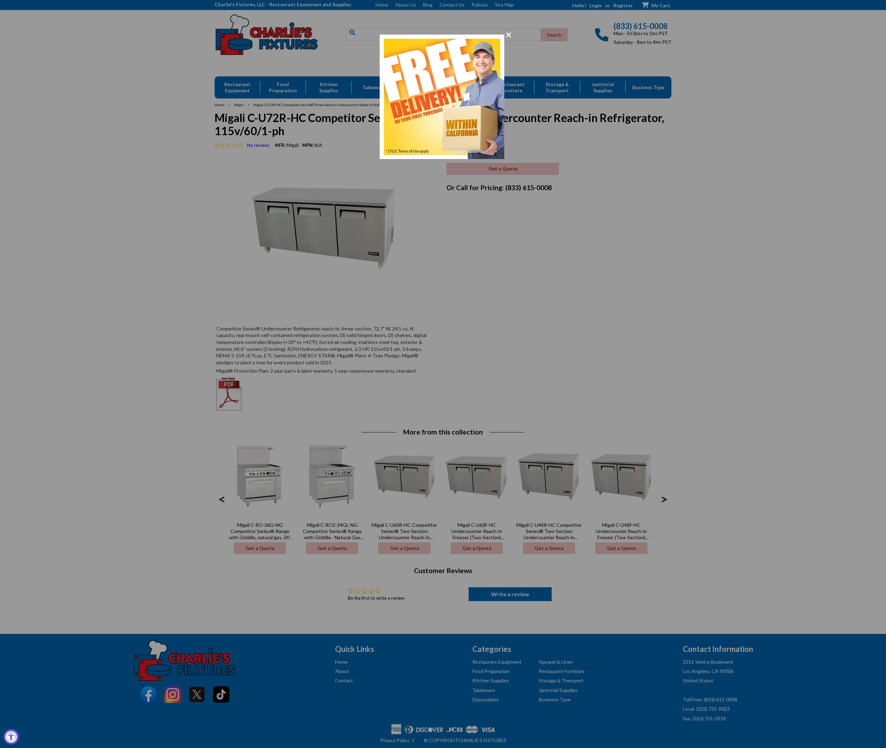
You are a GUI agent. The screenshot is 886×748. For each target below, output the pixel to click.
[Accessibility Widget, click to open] (11, 737)
